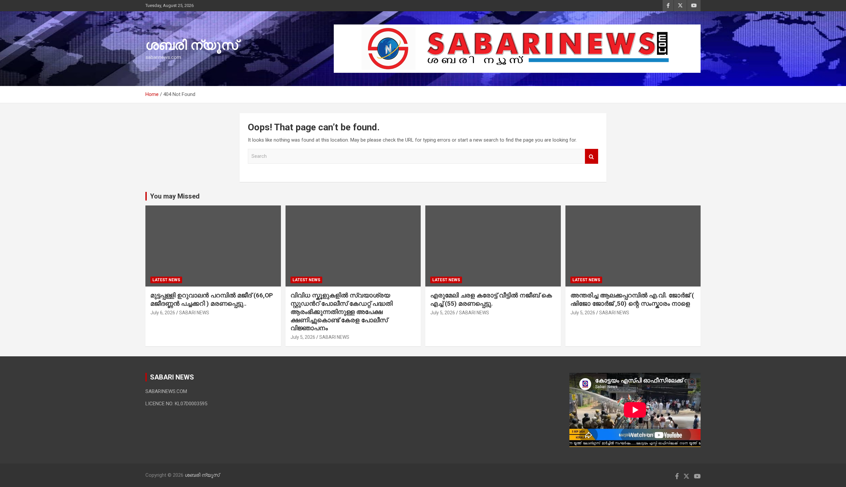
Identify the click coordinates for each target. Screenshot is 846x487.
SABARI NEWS (194, 312)
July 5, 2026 (302, 337)
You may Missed (175, 196)
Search (591, 156)
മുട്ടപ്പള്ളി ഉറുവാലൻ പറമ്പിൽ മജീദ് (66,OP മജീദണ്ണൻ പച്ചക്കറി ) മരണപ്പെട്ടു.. (211, 299)
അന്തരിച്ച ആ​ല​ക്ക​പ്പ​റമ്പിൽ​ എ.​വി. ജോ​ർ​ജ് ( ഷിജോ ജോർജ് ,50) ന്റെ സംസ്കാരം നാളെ (632, 299)
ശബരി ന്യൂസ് (191, 45)
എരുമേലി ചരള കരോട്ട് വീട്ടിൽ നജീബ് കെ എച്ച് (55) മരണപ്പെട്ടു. (491, 299)
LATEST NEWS (166, 280)
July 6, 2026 (162, 312)
